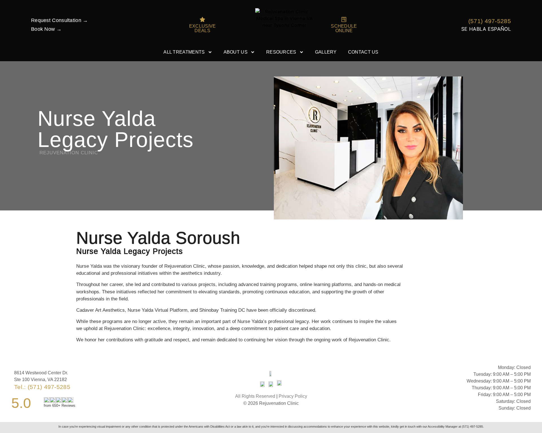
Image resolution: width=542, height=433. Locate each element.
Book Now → (46, 29)
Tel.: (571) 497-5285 (42, 387)
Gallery (326, 52)
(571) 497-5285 (489, 21)
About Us (236, 52)
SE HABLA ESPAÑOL (486, 29)
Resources (281, 52)
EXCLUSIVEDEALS (202, 28)
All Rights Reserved (255, 396)
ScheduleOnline (344, 28)
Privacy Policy (293, 396)
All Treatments (184, 52)
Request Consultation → (59, 20)
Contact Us (363, 52)
